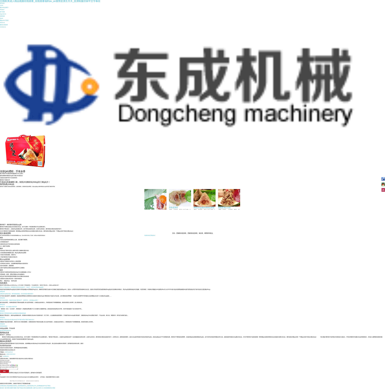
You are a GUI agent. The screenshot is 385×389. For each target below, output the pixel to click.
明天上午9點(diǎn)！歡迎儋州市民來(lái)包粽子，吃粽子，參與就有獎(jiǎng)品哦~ (22, 287)
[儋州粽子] (192, 128)
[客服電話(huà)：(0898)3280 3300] (382, 179)
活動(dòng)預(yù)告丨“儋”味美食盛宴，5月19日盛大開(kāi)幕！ (17, 293)
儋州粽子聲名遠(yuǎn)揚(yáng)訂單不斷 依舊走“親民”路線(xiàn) (17, 319)
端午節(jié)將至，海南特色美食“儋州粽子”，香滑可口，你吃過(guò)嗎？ (19, 300)
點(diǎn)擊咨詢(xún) (5, 330)
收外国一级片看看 (5, 388)
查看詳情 (2, 291)
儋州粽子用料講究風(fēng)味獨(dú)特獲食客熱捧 (13, 313)
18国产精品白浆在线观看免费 (24, 388)
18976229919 (9, 352)
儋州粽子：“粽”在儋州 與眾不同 (8, 306)
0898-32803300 (11, 354)
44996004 (6, 356)
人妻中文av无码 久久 (38, 388)
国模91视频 (13, 388)
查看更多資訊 (3, 326)
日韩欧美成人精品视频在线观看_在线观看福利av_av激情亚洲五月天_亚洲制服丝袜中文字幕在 (25, 385)
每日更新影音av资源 (49, 388)
